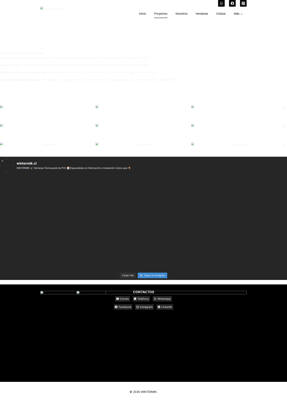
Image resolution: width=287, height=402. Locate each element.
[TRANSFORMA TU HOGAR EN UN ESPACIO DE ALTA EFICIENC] (239, 220)
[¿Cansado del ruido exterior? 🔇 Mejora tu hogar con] (47, 254)
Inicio (142, 13)
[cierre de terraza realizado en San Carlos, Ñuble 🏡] (143, 185)
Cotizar (221, 13)
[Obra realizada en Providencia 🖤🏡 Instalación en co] (47, 202)
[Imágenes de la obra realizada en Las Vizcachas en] (143, 254)
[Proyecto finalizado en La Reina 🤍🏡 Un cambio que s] (239, 185)
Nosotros (182, 13)
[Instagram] (243, 3)
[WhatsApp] (221, 3)
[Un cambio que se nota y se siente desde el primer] (143, 209)
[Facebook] (232, 3)
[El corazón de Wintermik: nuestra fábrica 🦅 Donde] (47, 185)
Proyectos (160, 13)
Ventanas (202, 13)
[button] (4, 107)
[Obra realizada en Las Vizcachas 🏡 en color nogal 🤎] (239, 258)
